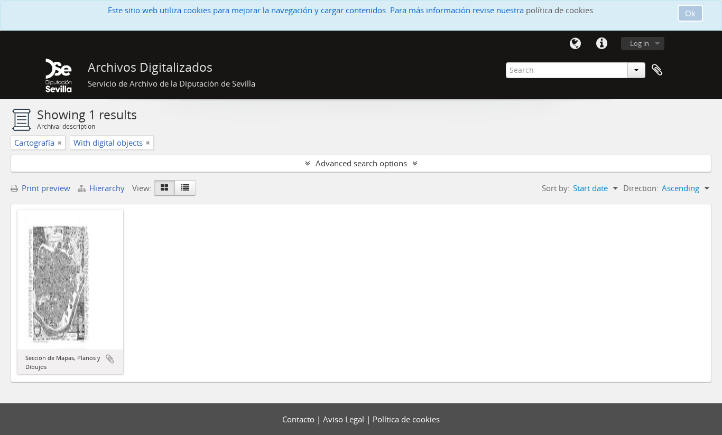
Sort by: (556, 188)
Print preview (45, 188)
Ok (690, 13)
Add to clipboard (110, 359)
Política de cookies (406, 419)
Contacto (299, 419)
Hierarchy (107, 188)
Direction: (641, 188)
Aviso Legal (344, 419)
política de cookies (559, 10)
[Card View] (164, 188)
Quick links (601, 44)
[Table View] (185, 188)
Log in (639, 43)
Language (575, 44)
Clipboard (657, 70)
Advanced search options (361, 163)
